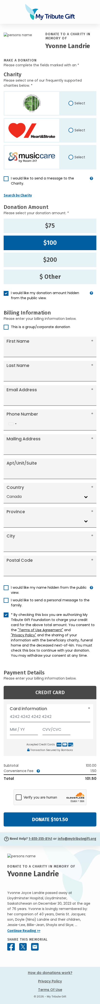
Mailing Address (24, 439)
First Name (18, 341)
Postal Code (20, 560)
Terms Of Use (50, 989)
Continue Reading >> (23, 931)
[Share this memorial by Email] (34, 946)
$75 (50, 226)
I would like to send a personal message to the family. (50, 603)
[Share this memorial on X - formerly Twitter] (22, 946)
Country (15, 487)
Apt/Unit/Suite (22, 463)
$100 (50, 243)
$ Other (50, 277)
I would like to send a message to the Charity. (42, 181)
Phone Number (22, 414)
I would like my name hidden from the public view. (49, 590)
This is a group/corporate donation (40, 326)
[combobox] (12, 424)
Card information (28, 709)
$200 (50, 260)
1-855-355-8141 (40, 839)
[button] (91, 183)
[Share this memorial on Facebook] (11, 946)
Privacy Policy (50, 981)
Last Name (18, 365)
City (11, 536)
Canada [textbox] (14, 496)
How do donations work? (50, 972)
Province (16, 512)
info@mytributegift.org (77, 839)
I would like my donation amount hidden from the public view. (45, 295)
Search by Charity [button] (18, 195)
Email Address (22, 390)
